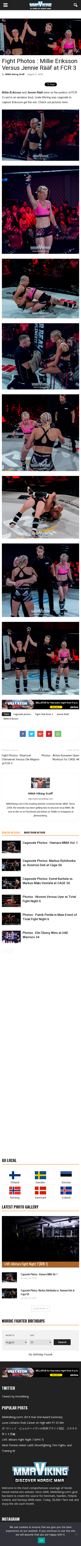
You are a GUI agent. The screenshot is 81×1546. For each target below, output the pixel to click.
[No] (76, 1534)
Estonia (66, 1182)
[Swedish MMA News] (15, 1175)
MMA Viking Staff (14, 74)
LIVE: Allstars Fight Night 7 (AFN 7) (26, 1263)
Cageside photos (22, 714)
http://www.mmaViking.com (40, 799)
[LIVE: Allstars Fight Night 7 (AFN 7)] (40, 1241)
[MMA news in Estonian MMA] (66, 1175)
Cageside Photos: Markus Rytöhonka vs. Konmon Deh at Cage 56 (48, 1292)
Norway (15, 1197)
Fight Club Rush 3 (44, 714)
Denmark (40, 1197)
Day (32, 1335)
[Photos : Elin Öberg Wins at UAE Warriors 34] (11, 937)
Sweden (40, 1182)
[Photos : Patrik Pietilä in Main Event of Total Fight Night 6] (11, 919)
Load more (39, 1308)
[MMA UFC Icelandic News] (66, 1191)
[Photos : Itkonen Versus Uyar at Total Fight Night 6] (11, 901)
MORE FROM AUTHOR (34, 832)
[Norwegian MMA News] (15, 1191)
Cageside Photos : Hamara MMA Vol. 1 (50, 843)
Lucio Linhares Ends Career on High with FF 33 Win (33, 1422)
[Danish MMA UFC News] (40, 1191)
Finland (15, 1182)
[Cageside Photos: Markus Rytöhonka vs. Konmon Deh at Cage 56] (11, 865)
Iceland (66, 1197)
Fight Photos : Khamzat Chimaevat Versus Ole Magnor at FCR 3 (21, 759)
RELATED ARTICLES (11, 832)
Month (10, 1335)
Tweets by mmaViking (15, 1396)
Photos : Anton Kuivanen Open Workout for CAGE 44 (60, 757)
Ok (41, 1540)
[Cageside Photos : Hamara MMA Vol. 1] (11, 847)
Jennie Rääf (63, 714)
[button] (75, 5)
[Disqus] (40, 1006)
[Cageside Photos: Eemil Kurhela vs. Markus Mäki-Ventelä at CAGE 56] (11, 883)
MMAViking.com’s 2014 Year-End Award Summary (32, 1417)
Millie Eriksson (11, 718)
